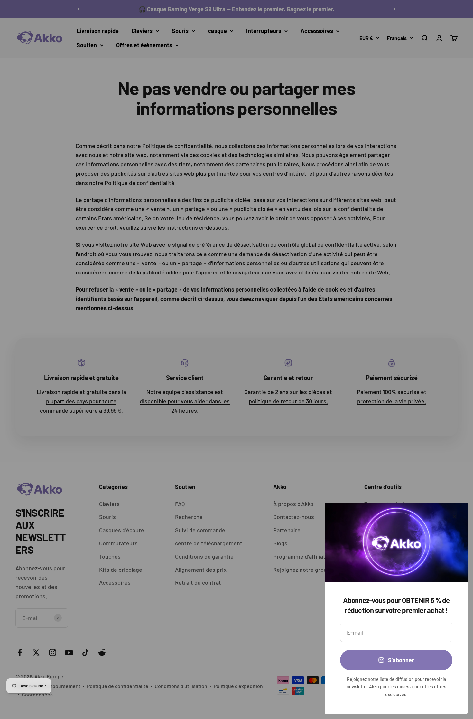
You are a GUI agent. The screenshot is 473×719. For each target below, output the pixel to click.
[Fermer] (454, 516)
